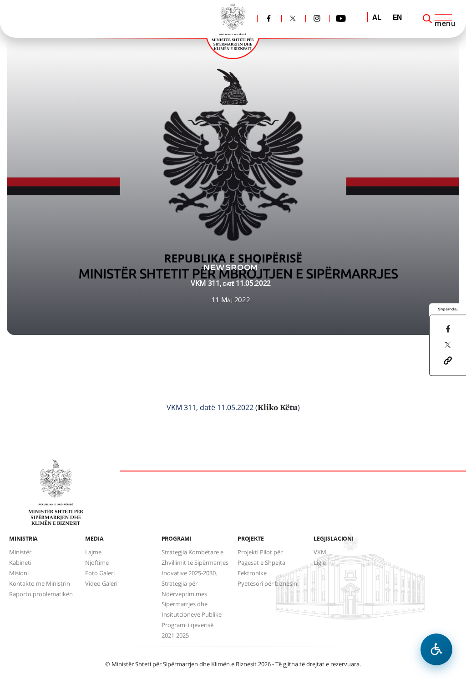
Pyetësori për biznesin (267, 583)
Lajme (93, 552)
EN (397, 18)
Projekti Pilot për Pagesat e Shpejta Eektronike (261, 562)
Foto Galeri (100, 573)
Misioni (19, 573)
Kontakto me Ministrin (39, 583)
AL (376, 18)
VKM (320, 552)
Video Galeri (101, 583)
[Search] (427, 18)
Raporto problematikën (41, 594)
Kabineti (20, 562)
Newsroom (230, 267)
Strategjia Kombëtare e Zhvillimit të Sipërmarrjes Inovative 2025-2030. (195, 562)
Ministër (20, 552)
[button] (448, 360)
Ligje (320, 562)
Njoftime (97, 562)
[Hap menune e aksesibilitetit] (436, 649)
